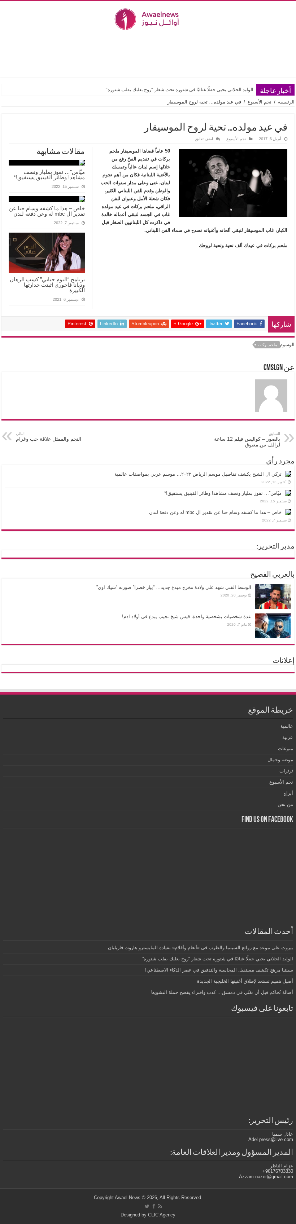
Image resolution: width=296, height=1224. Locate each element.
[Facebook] (154, 1206)
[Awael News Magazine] (148, 17)
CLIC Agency (161, 1215)
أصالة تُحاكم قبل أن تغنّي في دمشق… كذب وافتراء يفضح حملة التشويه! (222, 992)
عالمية (286, 726)
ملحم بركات (267, 345)
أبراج (288, 793)
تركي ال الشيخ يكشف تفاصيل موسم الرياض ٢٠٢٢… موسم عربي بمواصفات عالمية (198, 474)
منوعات (285, 748)
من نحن (285, 804)
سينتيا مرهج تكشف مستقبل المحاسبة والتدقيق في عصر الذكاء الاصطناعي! (219, 970)
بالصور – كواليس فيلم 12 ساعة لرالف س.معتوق (247, 439)
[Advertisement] (148, 53)
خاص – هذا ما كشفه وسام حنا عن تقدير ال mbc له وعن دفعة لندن (47, 211)
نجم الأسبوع (259, 102)
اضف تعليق (204, 139)
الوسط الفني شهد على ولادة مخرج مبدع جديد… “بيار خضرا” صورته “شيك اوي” (173, 587)
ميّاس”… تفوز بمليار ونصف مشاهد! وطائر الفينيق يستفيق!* (49, 174)
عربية (287, 737)
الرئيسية (286, 102)
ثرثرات (286, 771)
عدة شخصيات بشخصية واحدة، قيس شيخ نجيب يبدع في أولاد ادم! (186, 616)
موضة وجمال (280, 759)
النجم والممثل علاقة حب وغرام (48, 436)
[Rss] (160, 1206)
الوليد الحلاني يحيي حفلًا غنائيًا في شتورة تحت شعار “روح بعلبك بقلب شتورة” (179, 89)
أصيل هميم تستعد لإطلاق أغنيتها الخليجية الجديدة (245, 981)
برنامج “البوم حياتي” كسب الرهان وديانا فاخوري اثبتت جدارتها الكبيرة (47, 284)
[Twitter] (147, 1206)
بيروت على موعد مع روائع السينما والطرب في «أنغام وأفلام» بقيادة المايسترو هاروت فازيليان (200, 947)
